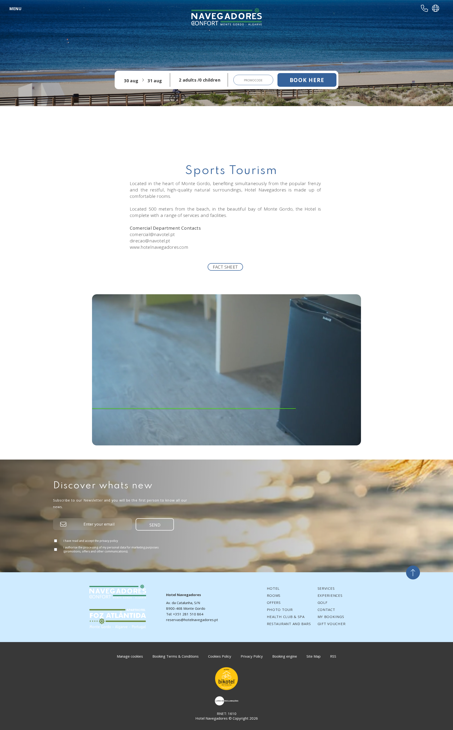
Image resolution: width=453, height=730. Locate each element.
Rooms (274, 595)
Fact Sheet (225, 267)
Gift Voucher (332, 623)
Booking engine (284, 656)
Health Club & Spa (286, 616)
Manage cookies (130, 656)
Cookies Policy (219, 656)
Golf (322, 602)
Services (326, 588)
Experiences (330, 595)
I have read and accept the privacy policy (90, 541)
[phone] (424, 8)
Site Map (313, 656)
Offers (274, 602)
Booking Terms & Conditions (175, 656)
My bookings (331, 616)
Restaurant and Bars (289, 623)
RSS (333, 656)
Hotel (273, 588)
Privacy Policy (252, 656)
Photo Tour (280, 609)
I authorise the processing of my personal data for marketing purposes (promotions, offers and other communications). (111, 549)
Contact (326, 609)
